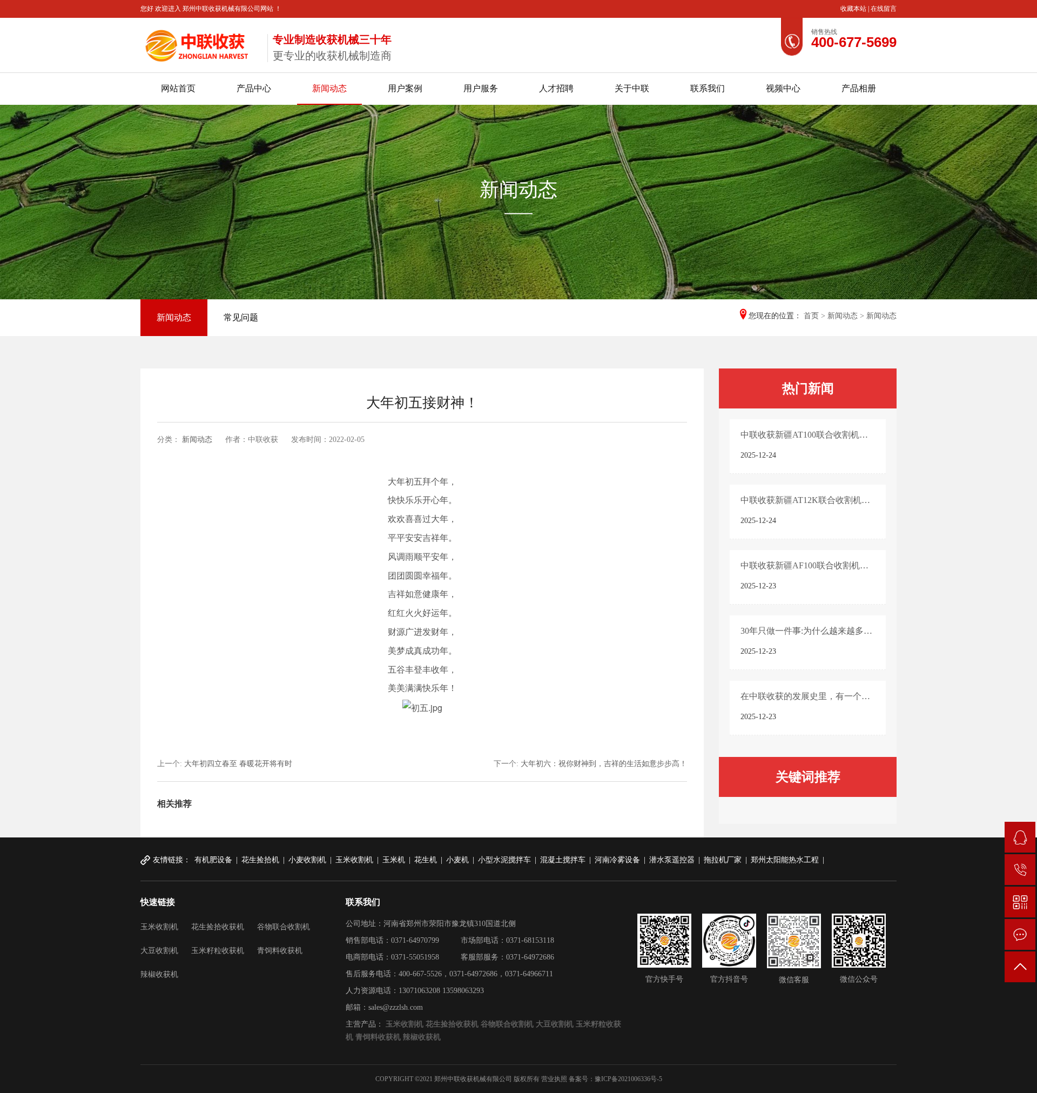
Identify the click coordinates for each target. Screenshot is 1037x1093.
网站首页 (178, 88)
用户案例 (405, 88)
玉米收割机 (354, 860)
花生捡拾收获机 (217, 927)
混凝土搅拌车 (562, 860)
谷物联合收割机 (283, 927)
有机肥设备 (213, 860)
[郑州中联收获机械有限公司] (199, 43)
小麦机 (457, 860)
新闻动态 (329, 88)
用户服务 (480, 88)
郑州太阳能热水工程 (785, 860)
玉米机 (393, 860)
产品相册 (858, 88)
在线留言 (884, 8)
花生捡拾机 (260, 860)
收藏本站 (854, 8)
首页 (811, 316)
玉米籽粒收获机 (217, 951)
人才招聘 (556, 88)
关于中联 (632, 88)
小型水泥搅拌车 (504, 860)
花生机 (425, 860)
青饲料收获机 (279, 951)
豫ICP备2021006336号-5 (628, 1079)
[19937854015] (1020, 869)
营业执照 (554, 1079)
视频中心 (783, 88)
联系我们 (707, 88)
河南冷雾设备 (617, 860)
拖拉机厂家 (723, 860)
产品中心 (254, 88)
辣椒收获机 (159, 974)
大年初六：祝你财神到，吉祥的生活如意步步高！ (604, 764)
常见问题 (241, 317)
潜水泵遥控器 (672, 860)
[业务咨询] (1020, 837)
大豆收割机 (159, 951)
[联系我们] (1020, 934)
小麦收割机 (307, 860)
